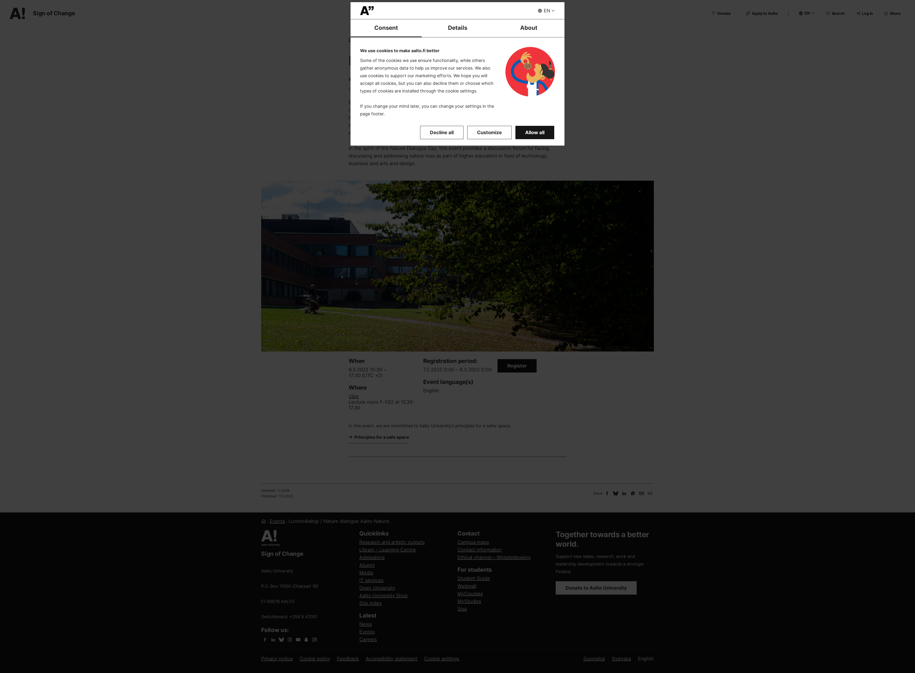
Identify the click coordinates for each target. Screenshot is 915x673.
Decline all (442, 132)
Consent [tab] (386, 27)
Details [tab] (457, 27)
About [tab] (528, 27)
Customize (489, 132)
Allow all (534, 132)
